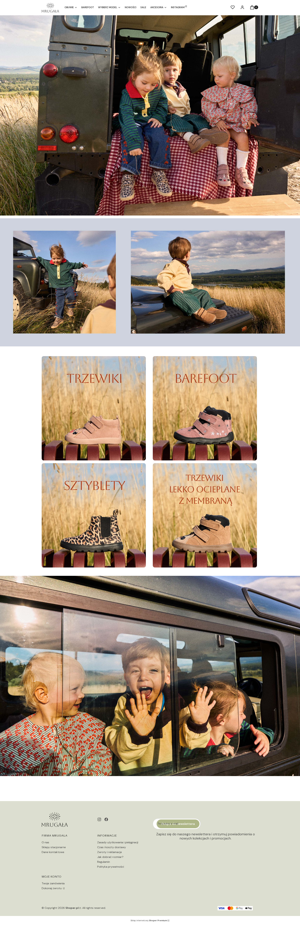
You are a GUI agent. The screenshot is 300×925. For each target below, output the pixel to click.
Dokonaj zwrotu (52, 888)
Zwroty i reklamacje (109, 852)
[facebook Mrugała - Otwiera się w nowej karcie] (106, 819)
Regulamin (103, 862)
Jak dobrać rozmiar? (110, 857)
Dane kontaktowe (53, 852)
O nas (45, 842)
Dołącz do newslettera (178, 824)
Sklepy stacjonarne (54, 847)
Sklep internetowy (149, 920)
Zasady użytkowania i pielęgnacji (117, 842)
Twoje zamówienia (53, 883)
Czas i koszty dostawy (111, 847)
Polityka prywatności (110, 867)
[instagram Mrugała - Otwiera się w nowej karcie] (99, 819)
